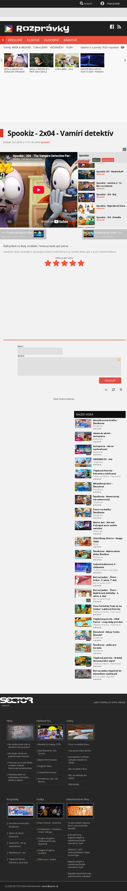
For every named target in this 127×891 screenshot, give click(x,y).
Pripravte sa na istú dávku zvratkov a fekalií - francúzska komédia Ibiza (20, 765)
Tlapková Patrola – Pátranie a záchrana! (104, 472)
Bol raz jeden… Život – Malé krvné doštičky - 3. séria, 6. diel (106, 593)
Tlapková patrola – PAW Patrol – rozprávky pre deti (108, 620)
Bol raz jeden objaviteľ (103, 676)
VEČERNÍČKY (57, 47)
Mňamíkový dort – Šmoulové (103, 485)
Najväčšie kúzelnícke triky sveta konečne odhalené (79, 875)
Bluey (95, 544)
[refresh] (113, 390)
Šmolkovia (98, 426)
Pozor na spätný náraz (78, 744)
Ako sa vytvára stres (77, 769)
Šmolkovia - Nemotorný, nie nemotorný (106, 498)
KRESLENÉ (15, 40)
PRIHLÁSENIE (113, 3)
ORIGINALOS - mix (102, 459)
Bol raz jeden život (101, 583)
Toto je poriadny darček (79, 750)
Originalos (98, 462)
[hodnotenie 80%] (73, 263)
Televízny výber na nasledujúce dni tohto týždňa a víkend (18, 777)
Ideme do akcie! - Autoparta (102, 435)
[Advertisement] (63, 99)
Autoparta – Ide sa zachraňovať (103, 448)
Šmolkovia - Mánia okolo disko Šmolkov (106, 553)
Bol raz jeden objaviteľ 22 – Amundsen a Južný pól (108, 672)
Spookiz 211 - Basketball (109, 171)
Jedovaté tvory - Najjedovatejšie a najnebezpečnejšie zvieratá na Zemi (76, 839)
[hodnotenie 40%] (56, 263)
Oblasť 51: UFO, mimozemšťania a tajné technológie (79, 852)
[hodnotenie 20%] (48, 263)
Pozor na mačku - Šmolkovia (102, 511)
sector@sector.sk (50, 886)
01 (106, 389)
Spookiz (45, 142)
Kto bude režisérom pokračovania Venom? (18, 755)
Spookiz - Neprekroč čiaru (110, 205)
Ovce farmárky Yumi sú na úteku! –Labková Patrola (107, 607)
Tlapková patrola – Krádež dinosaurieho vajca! (107, 659)
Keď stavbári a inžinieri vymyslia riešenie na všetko (78, 760)
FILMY (69, 47)
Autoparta (98, 439)
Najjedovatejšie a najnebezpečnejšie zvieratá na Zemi (76, 864)
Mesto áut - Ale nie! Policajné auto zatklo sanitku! (105, 525)
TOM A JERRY (40, 47)
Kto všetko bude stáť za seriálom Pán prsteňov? (19, 746)
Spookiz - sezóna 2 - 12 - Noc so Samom (109, 184)
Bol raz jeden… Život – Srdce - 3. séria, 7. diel (105, 579)
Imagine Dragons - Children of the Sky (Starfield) (46, 841)
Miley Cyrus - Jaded (47, 859)
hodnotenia (83, 162)
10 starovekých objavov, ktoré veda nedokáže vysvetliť (79, 825)
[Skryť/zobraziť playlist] (124, 149)
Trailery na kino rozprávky (105, 570)
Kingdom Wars (45, 766)
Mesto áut (97, 531)
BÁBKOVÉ (70, 40)
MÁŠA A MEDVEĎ (21, 47)
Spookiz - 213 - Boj (106, 194)
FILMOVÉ (33, 40)
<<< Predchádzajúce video (17, 234)
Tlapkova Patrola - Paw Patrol (107, 476)
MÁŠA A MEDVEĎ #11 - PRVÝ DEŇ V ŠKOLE (40, 70)
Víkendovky (73, 784)
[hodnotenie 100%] (81, 263)
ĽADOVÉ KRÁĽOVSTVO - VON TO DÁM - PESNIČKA (92, 70)
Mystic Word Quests (47, 759)
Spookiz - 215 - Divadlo (108, 217)
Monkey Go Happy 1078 (49, 744)
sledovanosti (107, 160)
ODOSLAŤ (110, 380)
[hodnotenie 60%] (64, 263)
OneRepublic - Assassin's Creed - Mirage (49, 830)
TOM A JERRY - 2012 (64, 69)
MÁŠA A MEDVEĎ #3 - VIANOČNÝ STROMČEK (14, 70)
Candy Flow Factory (47, 772)
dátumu (96, 160)
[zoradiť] (120, 390)
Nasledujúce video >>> (108, 234)
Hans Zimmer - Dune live (49, 822)
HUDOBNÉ (51, 40)
